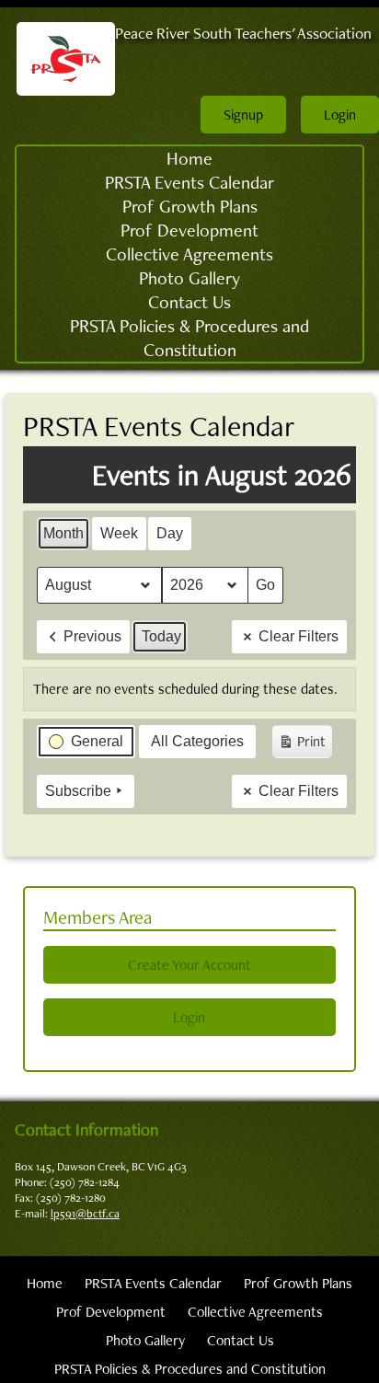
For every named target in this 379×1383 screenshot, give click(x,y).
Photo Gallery (189, 278)
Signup (243, 114)
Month (63, 533)
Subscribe (78, 791)
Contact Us (189, 302)
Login (340, 114)
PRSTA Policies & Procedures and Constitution (189, 338)
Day (169, 533)
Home (189, 158)
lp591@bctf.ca (85, 1213)
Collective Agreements (189, 254)
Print (302, 745)
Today (161, 636)
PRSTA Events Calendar (189, 182)
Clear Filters (298, 636)
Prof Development (189, 230)
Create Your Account (189, 964)
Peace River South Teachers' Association (243, 32)
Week (119, 533)
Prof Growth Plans (190, 206)
